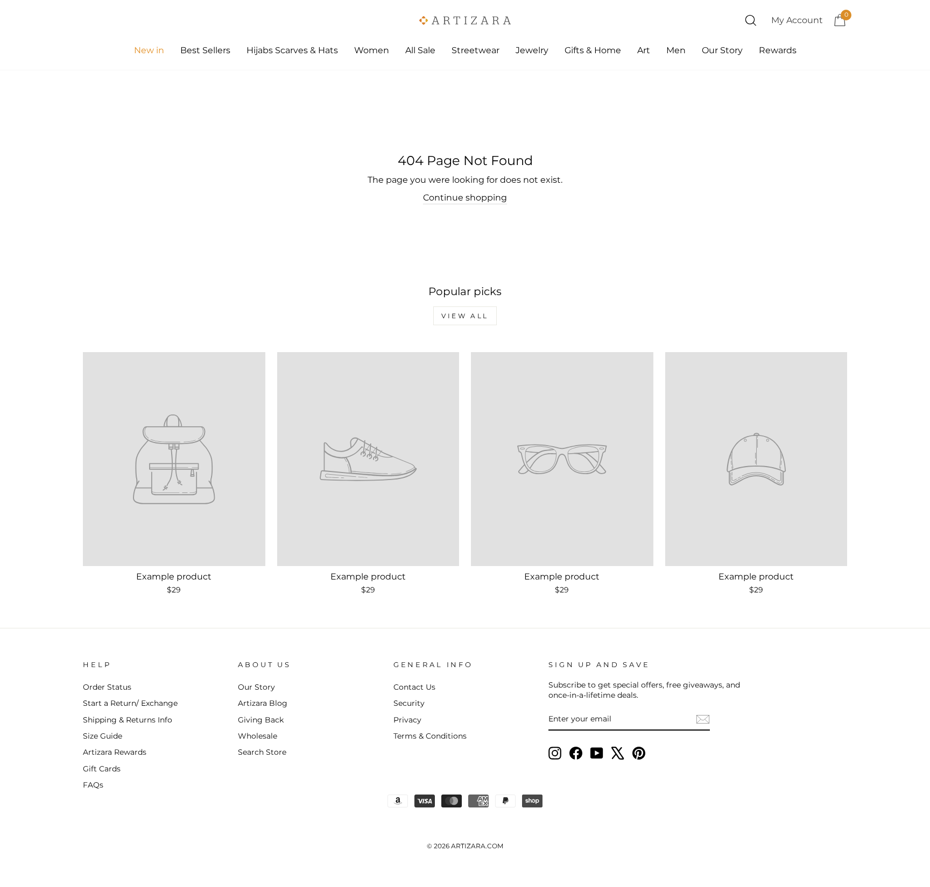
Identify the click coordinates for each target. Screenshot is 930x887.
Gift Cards (102, 768)
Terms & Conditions (430, 736)
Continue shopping (465, 197)
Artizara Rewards (114, 752)
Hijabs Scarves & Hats (292, 50)
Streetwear (475, 50)
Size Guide (102, 736)
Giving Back (261, 720)
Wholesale (257, 736)
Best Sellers (205, 50)
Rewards (778, 50)
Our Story (722, 50)
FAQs (93, 785)
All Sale (420, 50)
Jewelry (532, 50)
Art (643, 50)
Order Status (107, 687)
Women (371, 50)
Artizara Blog (262, 703)
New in (149, 50)
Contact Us (414, 687)
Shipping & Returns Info (127, 720)
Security (409, 703)
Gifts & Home (593, 50)
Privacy (407, 720)
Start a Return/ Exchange (130, 703)
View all (465, 316)
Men (676, 50)
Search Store (262, 752)
